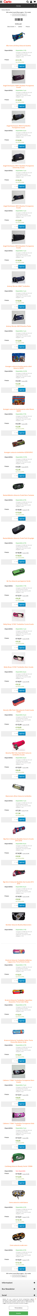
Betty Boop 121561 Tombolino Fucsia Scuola (18, 624)
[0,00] (34, 1)
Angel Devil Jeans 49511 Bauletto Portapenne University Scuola (18, 166)
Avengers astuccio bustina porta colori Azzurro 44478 (18, 367)
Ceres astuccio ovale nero (18, 1245)
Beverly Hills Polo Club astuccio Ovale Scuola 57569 (18, 711)
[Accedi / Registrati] (31, 1)
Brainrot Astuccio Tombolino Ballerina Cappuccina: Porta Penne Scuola (18, 961)
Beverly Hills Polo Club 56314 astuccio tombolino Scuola (18, 754)
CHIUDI (35, 1299)
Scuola (18, 6)
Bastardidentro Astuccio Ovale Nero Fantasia (18, 495)
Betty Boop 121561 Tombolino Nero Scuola (18, 667)
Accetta (18, 1313)
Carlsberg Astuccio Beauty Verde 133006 (18, 1166)
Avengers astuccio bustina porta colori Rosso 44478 (18, 410)
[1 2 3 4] (14, 691)
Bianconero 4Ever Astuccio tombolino (18, 796)
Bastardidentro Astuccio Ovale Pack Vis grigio (18, 538)
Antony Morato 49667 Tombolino (18, 286)
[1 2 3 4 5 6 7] (14, 433)
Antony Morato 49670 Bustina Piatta (18, 326)
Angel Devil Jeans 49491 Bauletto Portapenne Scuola (18, 86)
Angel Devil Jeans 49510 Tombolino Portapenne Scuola (18, 126)
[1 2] (14, 146)
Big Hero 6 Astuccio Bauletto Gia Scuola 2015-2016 (18, 883)
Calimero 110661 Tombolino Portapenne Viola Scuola (18, 1124)
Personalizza (18, 1308)
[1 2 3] (14, 734)
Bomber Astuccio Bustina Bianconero (18, 925)
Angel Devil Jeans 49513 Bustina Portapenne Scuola (19, 207)
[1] (14, 66)
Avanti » (24, 15)
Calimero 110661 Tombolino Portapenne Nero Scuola (18, 1081)
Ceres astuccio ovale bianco (18, 1202)
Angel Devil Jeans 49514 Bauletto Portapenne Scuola (18, 247)
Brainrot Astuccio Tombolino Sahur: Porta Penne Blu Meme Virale (18, 1041)
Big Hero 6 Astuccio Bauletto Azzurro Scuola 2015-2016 (18, 840)
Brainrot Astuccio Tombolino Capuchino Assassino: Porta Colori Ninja (18, 1001)
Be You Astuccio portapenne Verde (18, 581)
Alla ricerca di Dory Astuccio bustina (18, 46)
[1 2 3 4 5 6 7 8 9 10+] (14, 390)
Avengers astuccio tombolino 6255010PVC (18, 452)
